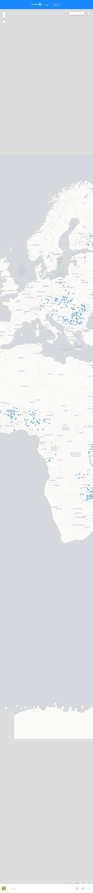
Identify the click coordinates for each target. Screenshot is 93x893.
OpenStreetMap (68, 883)
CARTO (84, 883)
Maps (13, 888)
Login (47, 5)
